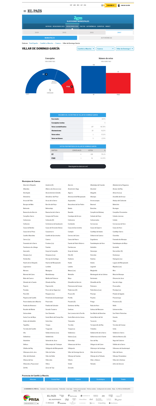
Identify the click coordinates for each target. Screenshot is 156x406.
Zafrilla (25, 368)
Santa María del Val (96, 317)
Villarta (70, 360)
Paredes (26, 290)
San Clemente (50, 313)
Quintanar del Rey (73, 305)
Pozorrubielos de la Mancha (32, 302)
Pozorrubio (49, 302)
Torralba (70, 325)
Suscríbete (110, 5)
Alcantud (93, 189)
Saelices (70, 309)
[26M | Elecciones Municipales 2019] (78, 19)
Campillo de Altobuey (97, 212)
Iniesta (92, 263)
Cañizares (26, 224)
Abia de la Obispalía (29, 185)
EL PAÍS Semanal (99, 399)
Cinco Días (82, 399)
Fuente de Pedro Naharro (76, 243)
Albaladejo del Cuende (97, 185)
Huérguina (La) (117, 259)
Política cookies (91, 389)
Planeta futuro (108, 399)
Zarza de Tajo (50, 368)
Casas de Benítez (28, 228)
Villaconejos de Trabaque (54, 344)
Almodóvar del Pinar (52, 197)
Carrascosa (94, 224)
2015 (64, 32)
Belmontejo (49, 208)
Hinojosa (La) (27, 255)
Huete (70, 263)
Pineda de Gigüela (118, 294)
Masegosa (49, 270)
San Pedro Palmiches (120, 313)
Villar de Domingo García (76, 352)
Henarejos (93, 251)
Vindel (70, 364)
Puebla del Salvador (52, 305)
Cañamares (27, 220)
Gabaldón (93, 247)
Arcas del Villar (28, 200)
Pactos (82, 26)
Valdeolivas (26, 337)
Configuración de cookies (104, 389)
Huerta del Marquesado (53, 263)
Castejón (71, 232)
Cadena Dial (91, 399)
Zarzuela (71, 368)
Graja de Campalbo (52, 251)
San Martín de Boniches (98, 313)
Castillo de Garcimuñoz (53, 235)
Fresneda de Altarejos (120, 239)
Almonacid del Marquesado (76, 197)
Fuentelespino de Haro (97, 243)
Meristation (113, 402)
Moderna (61, 402)
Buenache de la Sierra (53, 212)
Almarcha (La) (117, 193)
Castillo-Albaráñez (29, 235)
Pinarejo (93, 294)
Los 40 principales (62, 396)
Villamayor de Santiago (97, 348)
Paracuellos (116, 286)
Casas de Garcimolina (75, 228)
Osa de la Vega (117, 282)
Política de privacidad (80, 389)
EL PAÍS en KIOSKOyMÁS (123, 389)
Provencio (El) (117, 302)
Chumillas (116, 235)
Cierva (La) (26, 239)
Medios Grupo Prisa (31, 403)
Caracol (118, 396)
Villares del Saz (28, 360)
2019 (37, 32)
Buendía (70, 212)
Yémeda (93, 364)
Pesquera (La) (50, 294)
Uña (24, 333)
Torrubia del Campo (119, 325)
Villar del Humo (118, 352)
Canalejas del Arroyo (74, 216)
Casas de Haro (117, 228)
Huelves (92, 259)
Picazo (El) (71, 294)
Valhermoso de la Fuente (98, 337)
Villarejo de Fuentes (74, 356)
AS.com (102, 396)
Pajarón (25, 286)
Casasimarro (50, 232)
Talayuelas (71, 321)
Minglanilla (93, 270)
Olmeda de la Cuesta (29, 282)
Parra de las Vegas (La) (53, 290)
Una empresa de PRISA (31, 398)
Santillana (73, 396)
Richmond (50, 402)
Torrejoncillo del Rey (96, 325)
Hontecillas (26, 259)
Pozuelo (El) (71, 302)
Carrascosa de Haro (119, 224)
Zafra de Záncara (118, 364)
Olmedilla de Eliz (95, 282)
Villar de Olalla (50, 356)
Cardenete (71, 224)
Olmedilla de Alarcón (74, 282)
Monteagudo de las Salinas (98, 274)
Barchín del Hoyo (51, 204)
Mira (114, 270)
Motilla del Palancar (52, 278)
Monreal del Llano (29, 274)
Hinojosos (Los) (50, 255)
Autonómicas (106, 38)
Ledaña (70, 267)
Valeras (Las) (72, 337)
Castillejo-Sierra (118, 232)
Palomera (93, 286)
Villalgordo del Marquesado (54, 348)
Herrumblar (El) (118, 251)
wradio (74, 399)
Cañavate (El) (50, 220)
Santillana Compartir (85, 396)
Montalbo (71, 274)
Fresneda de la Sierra (30, 243)
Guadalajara (101, 379)
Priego (92, 302)
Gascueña (26, 251)
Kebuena (116, 399)
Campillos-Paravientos (120, 212)
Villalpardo (71, 348)
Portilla (70, 298)
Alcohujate (26, 193)
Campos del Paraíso (52, 216)
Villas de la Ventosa (119, 360)
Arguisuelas (71, 200)
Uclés (114, 329)
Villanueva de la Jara (30, 352)
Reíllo (114, 305)
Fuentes (48, 247)
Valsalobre (26, 340)
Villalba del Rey (28, 348)
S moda (92, 402)
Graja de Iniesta (73, 251)
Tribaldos (93, 329)
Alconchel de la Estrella (53, 193)
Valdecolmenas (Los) (52, 333)
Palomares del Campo (75, 286)
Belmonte (26, 208)
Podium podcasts (72, 402)
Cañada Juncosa (118, 216)
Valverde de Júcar (51, 340)
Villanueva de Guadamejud (121, 348)
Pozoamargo (117, 298)
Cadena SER (95, 396)
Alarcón (70, 185)
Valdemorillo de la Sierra (98, 333)
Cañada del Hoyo (95, 216)
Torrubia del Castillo (29, 329)
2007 (119, 32)
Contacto (42, 389)
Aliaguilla (93, 193)
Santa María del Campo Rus (54, 317)
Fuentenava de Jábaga (30, 247)
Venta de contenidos (52, 389)
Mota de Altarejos (118, 274)
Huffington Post (54, 399)
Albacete (33, 379)
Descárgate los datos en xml (78, 166)
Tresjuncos (71, 329)
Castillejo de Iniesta (96, 232)
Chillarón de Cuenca (96, 235)
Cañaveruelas (94, 220)
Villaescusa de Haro (74, 344)
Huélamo (71, 259)
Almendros (26, 197)
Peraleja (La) (117, 290)
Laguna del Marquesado (120, 263)
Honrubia (93, 255)
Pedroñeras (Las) (95, 290)
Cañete (115, 220)
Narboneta (93, 278)
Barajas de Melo (28, 204)
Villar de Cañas (50, 352)
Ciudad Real (55, 379)
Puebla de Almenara (29, 305)
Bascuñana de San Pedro (76, 204)
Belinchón (116, 204)
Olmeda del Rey (51, 282)
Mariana (25, 270)
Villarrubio (49, 360)
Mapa (113, 389)
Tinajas (48, 325)
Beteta (70, 208)
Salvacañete (27, 313)
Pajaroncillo (49, 286)
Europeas (100, 26)
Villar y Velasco (95, 360)
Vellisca (25, 344)
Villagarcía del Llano (96, 344)
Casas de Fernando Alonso (54, 228)
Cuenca (48, 239)
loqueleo (102, 402)
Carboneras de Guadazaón (54, 224)
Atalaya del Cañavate (119, 200)
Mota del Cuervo (28, 278)
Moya (69, 278)
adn (110, 396)
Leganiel (93, 267)
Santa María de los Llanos (76, 317)
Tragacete (49, 329)
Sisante (115, 317)
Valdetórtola (49, 337)
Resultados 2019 (72, 26)
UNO (67, 399)
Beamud (93, 204)
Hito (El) (70, 255)
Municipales (50, 38)
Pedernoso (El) (72, 290)
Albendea (26, 189)
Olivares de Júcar (118, 278)
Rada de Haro (94, 305)
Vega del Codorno (118, 340)
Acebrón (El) (49, 185)
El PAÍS (51, 396)
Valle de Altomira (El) (119, 337)
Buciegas (116, 208)
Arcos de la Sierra (51, 200)
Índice (75, 391)
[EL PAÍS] (35, 11)
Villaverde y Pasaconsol (30, 364)
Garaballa (116, 247)
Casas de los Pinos (29, 232)
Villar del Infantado (29, 356)
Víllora (48, 364)
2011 (92, 32)
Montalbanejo (50, 274)
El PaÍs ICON (82, 402)
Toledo (123, 379)
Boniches (93, 208)
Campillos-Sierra (28, 216)
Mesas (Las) (72, 270)
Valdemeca (71, 333)
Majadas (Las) (117, 267)
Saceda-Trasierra (51, 309)
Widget (107, 26)
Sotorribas (49, 321)
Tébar (114, 321)
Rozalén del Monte (29, 309)
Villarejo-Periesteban (119, 356)
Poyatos (92, 298)
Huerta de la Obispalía (30, 263)
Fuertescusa (72, 247)
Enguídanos (94, 239)
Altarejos (93, 197)
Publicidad (62, 389)
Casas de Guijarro (96, 228)
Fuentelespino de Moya (120, 243)
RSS (79, 391)
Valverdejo (71, 340)
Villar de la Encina (96, 352)
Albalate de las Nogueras (121, 185)
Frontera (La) (50, 243)
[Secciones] (25, 11)
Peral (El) (26, 294)
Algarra (70, 193)
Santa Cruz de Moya (29, 317)
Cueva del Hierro (73, 239)
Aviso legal (69, 389)
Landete (48, 267)
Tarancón (93, 321)
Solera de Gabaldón (29, 321)
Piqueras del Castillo (29, 298)
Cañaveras (71, 220)
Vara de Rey (94, 340)
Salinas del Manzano (96, 309)
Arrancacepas (94, 200)
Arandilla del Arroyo (119, 197)
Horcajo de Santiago (52, 259)
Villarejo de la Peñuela (97, 356)
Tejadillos (26, 325)
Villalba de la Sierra (119, 344)
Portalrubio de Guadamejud (54, 298)
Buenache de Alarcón (30, 212)
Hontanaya (116, 255)
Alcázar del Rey (118, 189)
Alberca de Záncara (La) (53, 189)
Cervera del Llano (73, 235)
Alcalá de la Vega (73, 189)
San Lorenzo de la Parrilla (76, 313)
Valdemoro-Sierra (118, 333)
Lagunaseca (27, 267)
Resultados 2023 (59, 26)
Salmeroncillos (117, 309)
